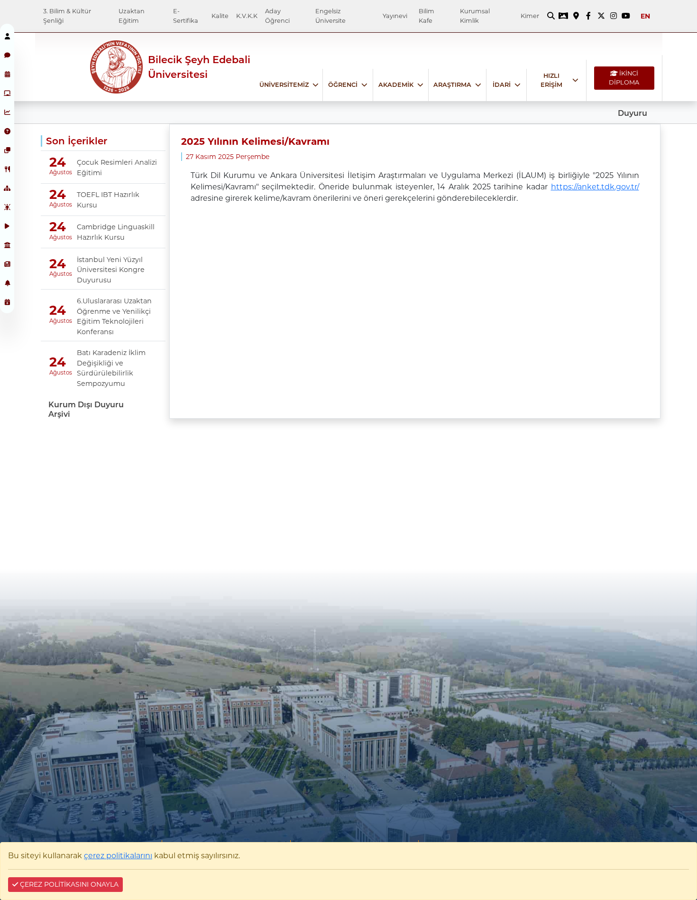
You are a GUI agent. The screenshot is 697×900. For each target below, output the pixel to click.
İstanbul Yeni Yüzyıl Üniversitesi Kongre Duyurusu (111, 269)
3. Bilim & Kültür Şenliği (67, 16)
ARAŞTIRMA (452, 84)
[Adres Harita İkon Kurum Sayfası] (576, 16)
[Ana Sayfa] (62, 67)
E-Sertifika (185, 16)
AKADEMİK (395, 84)
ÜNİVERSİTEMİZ (284, 84)
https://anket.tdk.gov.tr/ (595, 186)
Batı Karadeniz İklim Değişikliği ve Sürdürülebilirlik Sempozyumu (111, 368)
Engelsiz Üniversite (330, 16)
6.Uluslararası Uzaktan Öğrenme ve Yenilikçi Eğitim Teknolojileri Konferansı (114, 316)
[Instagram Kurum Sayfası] (613, 16)
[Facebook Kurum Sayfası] (588, 16)
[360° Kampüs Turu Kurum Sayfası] (563, 16)
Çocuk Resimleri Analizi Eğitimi (117, 167)
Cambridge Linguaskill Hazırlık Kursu (116, 232)
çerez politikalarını (118, 855)
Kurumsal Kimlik (475, 16)
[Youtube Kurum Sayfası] (626, 16)
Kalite (220, 15)
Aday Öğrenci (277, 16)
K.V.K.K (246, 15)
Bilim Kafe (426, 16)
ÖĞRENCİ (343, 84)
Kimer (530, 15)
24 (57, 162)
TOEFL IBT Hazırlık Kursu (108, 199)
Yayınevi (395, 15)
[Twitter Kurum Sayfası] (601, 16)
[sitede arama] (551, 16)
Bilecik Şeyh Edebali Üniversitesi (199, 67)
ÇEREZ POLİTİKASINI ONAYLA (68, 884)
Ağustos (56, 172)
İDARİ (502, 84)
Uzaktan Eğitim (132, 16)
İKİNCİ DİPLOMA (624, 78)
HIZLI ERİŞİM (551, 80)
